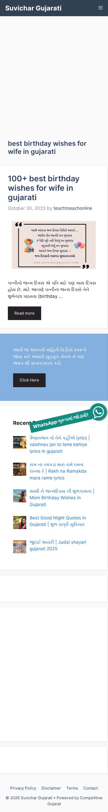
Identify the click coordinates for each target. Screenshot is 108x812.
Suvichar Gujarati (33, 8)
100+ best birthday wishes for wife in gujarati (43, 188)
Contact (90, 788)
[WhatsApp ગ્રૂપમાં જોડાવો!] (98, 412)
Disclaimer (51, 788)
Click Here (29, 380)
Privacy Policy (23, 788)
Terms (72, 788)
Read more (24, 313)
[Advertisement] (54, 72)
